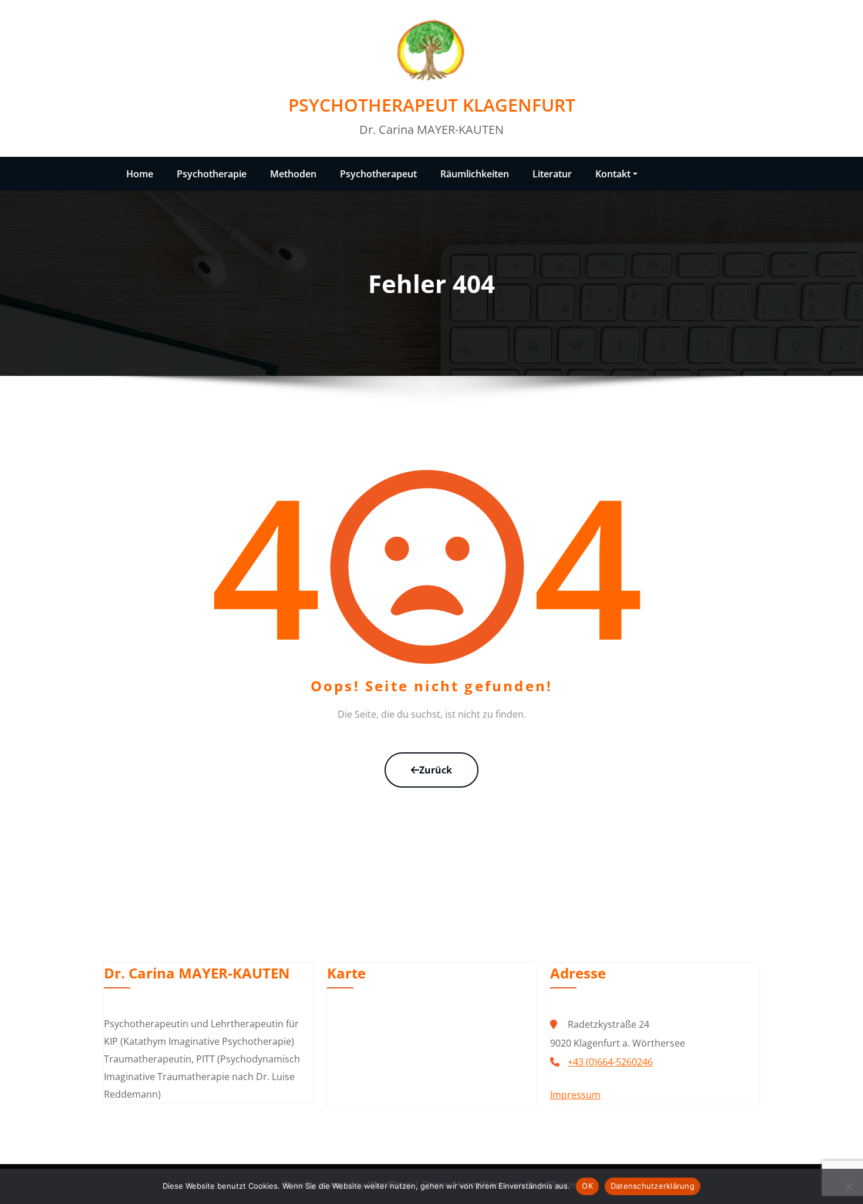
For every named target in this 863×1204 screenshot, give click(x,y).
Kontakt (613, 173)
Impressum (575, 1094)
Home (139, 173)
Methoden (293, 173)
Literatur (552, 173)
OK (587, 1185)
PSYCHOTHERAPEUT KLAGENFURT (431, 105)
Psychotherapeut (378, 173)
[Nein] (848, 1186)
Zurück (435, 770)
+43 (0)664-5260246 (610, 1061)
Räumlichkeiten (474, 173)
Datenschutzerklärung (653, 1185)
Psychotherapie (212, 173)
